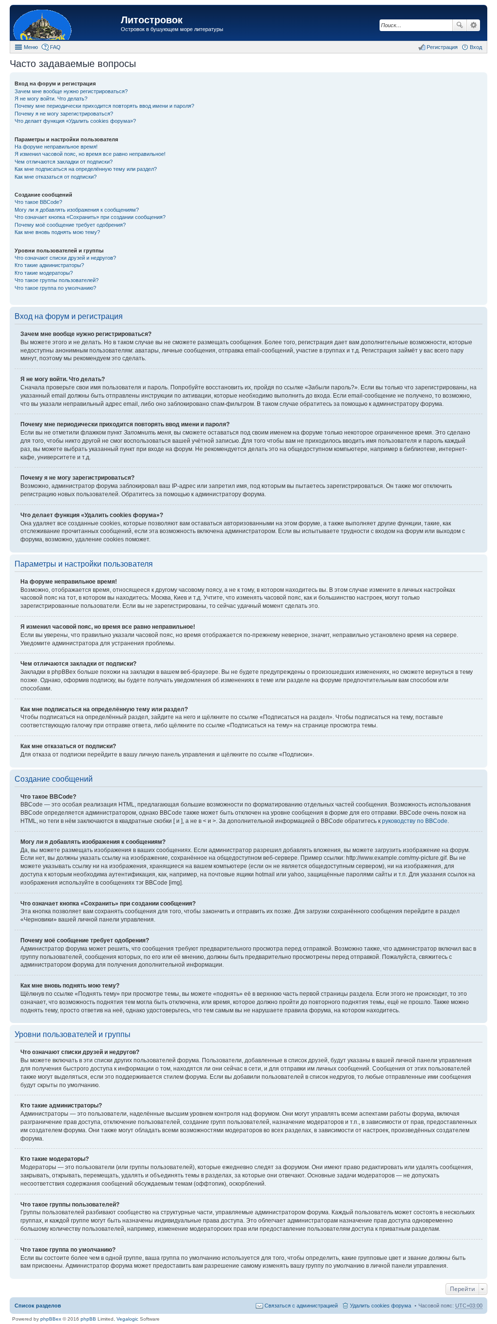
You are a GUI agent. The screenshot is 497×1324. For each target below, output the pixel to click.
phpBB (88, 1319)
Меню (31, 47)
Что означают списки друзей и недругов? (65, 258)
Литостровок (151, 20)
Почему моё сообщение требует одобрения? (70, 225)
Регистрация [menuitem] (442, 47)
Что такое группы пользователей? (57, 280)
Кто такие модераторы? (44, 273)
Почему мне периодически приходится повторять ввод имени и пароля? (104, 106)
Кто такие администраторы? (49, 265)
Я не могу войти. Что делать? (51, 98)
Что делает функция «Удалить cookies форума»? (75, 121)
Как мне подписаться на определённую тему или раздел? (86, 169)
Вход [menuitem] (476, 47)
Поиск (459, 25)
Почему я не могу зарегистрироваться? (64, 114)
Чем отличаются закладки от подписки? (64, 162)
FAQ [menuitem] (55, 47)
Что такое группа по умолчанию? (55, 288)
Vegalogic (127, 1319)
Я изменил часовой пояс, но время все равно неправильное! (90, 154)
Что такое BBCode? (38, 202)
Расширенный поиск (473, 25)
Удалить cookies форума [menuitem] (380, 1305)
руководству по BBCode (414, 821)
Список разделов (38, 1305)
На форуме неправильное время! (56, 147)
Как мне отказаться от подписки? (56, 177)
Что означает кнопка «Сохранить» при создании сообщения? (90, 217)
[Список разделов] (66, 24)
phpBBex (50, 1319)
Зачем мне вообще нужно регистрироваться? (71, 91)
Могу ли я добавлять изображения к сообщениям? (77, 210)
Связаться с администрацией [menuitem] (301, 1305)
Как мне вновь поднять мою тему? (57, 232)
